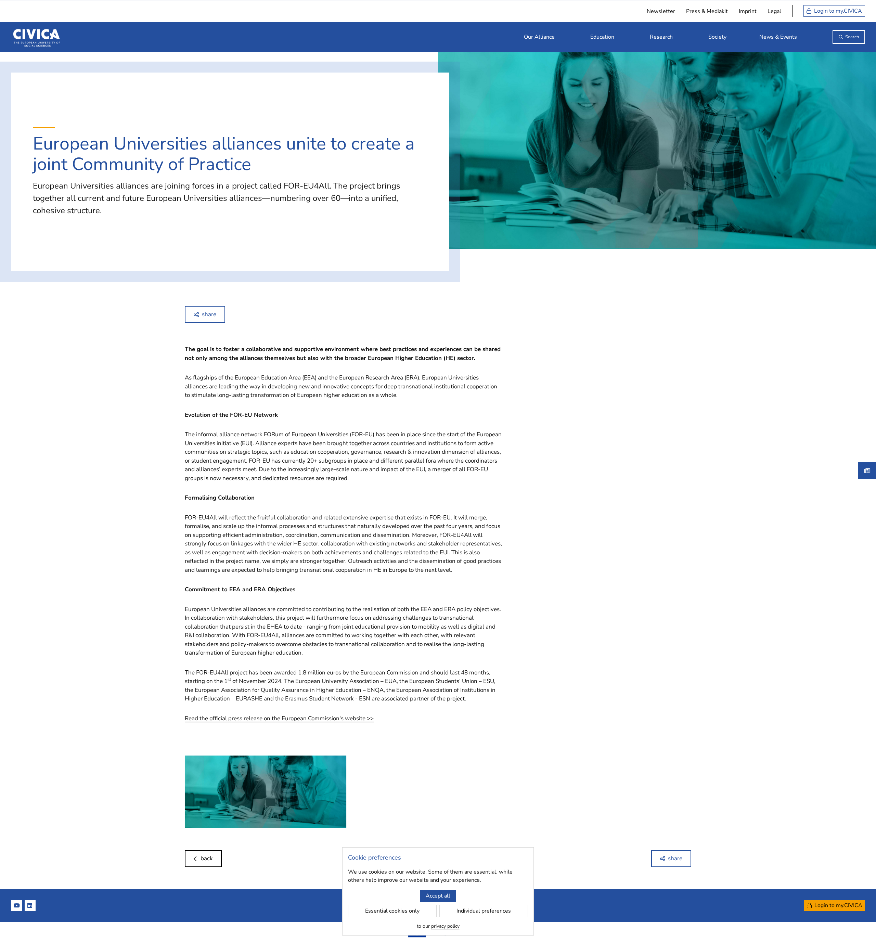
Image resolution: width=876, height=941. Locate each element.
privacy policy (445, 926)
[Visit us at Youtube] (16, 905)
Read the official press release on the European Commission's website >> (279, 718)
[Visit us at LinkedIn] (30, 905)
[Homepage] (36, 37)
